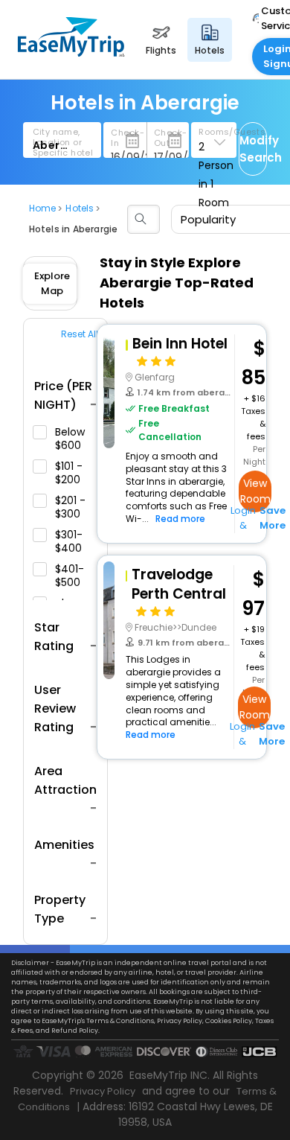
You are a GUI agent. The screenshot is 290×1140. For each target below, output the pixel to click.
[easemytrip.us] (71, 52)
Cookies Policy (228, 1020)
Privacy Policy (179, 1020)
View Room (255, 491)
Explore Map (52, 283)
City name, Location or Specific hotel (63, 142)
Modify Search (253, 149)
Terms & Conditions (120, 1020)
